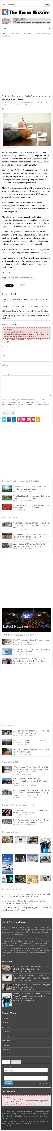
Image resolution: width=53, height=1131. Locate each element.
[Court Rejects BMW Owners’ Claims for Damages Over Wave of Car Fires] (7, 545)
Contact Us (6, 1050)
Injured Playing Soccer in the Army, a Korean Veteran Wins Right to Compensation (31, 535)
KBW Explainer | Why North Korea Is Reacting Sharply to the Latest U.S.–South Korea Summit (30, 781)
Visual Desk (6, 1032)
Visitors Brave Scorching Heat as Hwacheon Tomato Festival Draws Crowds (31, 506)
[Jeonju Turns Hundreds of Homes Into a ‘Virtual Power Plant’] (7, 742)
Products (5, 1045)
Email (4, 356)
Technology (6, 1027)
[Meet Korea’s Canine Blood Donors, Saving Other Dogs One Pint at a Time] (7, 839)
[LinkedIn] (14, 419)
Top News (17, 105)
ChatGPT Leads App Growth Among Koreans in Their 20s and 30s (31, 641)
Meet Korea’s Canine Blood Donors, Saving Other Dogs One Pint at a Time (31, 967)
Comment (5, 374)
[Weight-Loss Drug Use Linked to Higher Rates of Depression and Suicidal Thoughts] (20, 839)
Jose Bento (6, 908)
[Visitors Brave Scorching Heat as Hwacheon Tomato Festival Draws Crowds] (7, 507)
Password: (7, 1074)
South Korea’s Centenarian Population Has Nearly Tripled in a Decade (30, 811)
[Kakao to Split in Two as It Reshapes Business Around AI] (20, 858)
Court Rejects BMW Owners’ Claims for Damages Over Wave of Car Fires (29, 545)
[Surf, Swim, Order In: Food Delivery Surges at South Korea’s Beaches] (7, 651)
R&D (32, 278)
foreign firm (13, 278)
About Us (5, 1054)
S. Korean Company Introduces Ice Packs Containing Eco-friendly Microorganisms (24, 902)
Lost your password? (42, 1083)
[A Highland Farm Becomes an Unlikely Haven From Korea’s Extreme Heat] (7, 497)
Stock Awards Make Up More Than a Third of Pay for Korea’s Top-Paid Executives (32, 821)
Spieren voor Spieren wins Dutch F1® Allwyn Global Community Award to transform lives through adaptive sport (31, 996)
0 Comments (29, 491)
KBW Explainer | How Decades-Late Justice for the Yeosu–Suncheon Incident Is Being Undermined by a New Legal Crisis (31, 792)
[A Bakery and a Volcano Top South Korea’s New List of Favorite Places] (7, 488)
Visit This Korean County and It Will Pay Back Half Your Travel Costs (31, 750)
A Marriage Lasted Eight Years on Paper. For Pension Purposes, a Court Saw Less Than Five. (31, 525)
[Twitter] (4, 419)
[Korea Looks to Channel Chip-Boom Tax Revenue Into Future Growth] (32, 858)
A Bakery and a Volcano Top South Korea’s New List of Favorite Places (31, 487)
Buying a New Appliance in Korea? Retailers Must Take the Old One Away (31, 732)
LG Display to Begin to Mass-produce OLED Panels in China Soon (25, 311)
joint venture (24, 278)
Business (11, 34)
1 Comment (32, 797)
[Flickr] (23, 419)
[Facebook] (9, 419)
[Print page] (26, 109)
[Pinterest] (33, 419)
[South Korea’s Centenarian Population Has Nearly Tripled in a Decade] (7, 812)
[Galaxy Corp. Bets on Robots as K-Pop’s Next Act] (20, 879)
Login (6, 1062)
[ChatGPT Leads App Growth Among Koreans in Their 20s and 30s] (7, 642)
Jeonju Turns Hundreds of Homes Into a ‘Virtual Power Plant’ (29, 741)
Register (15, 1062)
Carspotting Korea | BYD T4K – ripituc (15, 894)
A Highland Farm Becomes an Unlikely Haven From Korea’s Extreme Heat (31, 497)
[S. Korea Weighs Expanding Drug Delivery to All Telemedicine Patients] (45, 878)
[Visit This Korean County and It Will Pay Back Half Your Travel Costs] (7, 751)
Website (5, 365)
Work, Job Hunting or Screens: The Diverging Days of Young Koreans (31, 985)
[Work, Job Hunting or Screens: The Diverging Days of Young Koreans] (32, 840)
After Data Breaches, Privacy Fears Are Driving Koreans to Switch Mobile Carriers (30, 659)
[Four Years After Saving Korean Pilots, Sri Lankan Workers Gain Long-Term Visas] (45, 858)
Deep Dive (6, 1036)
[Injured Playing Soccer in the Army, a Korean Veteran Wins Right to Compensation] (7, 536)
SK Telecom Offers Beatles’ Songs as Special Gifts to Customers (25, 306)
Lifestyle (5, 1023)
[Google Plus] (19, 419)
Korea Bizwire (29, 102)
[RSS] (38, 419)
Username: (8, 1066)
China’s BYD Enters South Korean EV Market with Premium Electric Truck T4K (26, 895)
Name (5, 346)
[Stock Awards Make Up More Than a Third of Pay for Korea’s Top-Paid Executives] (7, 821)
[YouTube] (28, 419)
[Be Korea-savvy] (26, 12)
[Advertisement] (26, 65)
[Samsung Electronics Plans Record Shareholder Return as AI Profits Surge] (7, 879)
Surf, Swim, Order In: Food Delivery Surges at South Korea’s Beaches (31, 650)
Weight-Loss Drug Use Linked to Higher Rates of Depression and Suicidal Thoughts (31, 976)
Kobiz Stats (6, 1041)
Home (4, 34)
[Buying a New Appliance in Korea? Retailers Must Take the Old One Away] (7, 732)
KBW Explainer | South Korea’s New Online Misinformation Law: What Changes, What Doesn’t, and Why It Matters (31, 769)
